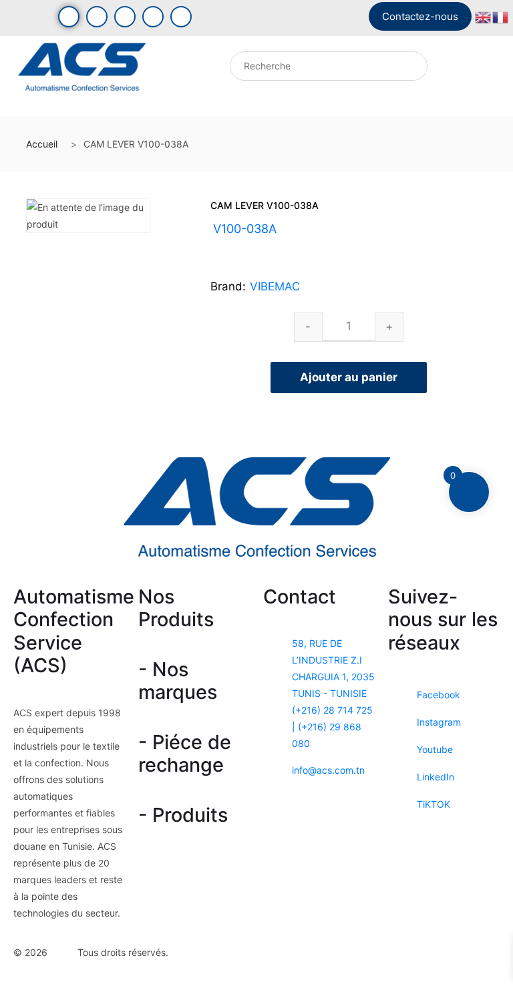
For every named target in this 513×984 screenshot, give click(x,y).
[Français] (501, 15)
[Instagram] (125, 16)
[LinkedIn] (153, 16)
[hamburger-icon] (171, 69)
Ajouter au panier (348, 377)
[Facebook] (68, 16)
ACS (63, 952)
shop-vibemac (278, 245)
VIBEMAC (275, 286)
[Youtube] (97, 16)
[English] (483, 15)
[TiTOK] (181, 16)
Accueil (41, 144)
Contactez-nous (420, 16)
